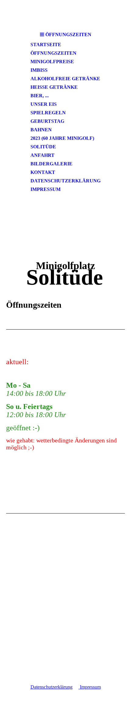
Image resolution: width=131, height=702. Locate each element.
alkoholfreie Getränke (65, 78)
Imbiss (39, 70)
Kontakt (42, 172)
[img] (65, 14)
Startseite (45, 44)
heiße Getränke (54, 87)
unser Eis (43, 104)
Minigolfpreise (52, 61)
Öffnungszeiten (53, 53)
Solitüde (43, 146)
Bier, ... (39, 95)
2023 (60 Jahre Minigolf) (62, 138)
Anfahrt (42, 155)
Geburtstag (47, 121)
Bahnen (41, 129)
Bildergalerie (51, 163)
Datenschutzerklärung (65, 180)
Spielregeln (48, 112)
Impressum (45, 189)
